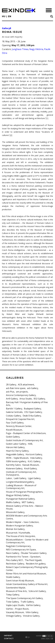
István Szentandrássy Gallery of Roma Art (26, 584)
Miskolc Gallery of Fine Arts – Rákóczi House (24, 507)
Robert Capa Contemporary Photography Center (27, 568)
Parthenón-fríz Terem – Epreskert (23, 556)
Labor (9, 478)
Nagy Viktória (36, 49)
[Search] (51, 16)
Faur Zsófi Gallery (14, 422)
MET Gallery (28, 502)
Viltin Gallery (32, 612)
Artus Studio (25, 398)
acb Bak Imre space (15, 388)
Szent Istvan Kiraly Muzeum (20, 580)
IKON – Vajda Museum (17, 457)
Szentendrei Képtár (15, 587)
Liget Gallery (34, 478)
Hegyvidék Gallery (15, 454)
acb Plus (10, 391)
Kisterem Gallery (14, 468)
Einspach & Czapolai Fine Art (20, 419)
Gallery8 (6, 28)
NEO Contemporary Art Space (21, 549)
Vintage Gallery (13, 615)
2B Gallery (11, 384)
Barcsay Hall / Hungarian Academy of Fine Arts (27, 404)
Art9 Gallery (12, 398)
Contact (9, 639)
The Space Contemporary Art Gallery (24, 598)
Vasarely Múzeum (15, 612)
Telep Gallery (12, 594)
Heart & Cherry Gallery (17, 450)
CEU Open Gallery (33, 412)
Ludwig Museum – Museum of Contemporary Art (21, 487)
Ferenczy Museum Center (19, 426)
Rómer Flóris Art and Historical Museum (26, 573)
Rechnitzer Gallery (15, 563)
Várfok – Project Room (17, 608)
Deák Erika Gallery (32, 415)
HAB (30, 443)
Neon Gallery (12, 553)
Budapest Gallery (32, 408)
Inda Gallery (36, 457)
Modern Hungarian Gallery (19, 525)
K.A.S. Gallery (34, 461)
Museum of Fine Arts (16, 591)
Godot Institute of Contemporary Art (24, 440)
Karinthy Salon (13, 464)
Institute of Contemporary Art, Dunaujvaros (21, 473)
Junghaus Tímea (20, 49)
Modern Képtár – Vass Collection (22, 522)
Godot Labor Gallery (16, 443)
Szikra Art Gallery (37, 591)
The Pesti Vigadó (33, 560)
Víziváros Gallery (31, 615)
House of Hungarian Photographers (24, 491)
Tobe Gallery (12, 601)
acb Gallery (32, 388)
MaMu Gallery (13, 502)
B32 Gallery (39, 398)
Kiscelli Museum (14, 429)
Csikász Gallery (13, 415)
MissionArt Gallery (15, 512)
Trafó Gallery (27, 601)
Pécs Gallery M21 (14, 560)
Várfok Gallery (33, 605)
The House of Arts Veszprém (20, 536)
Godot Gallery (13, 436)
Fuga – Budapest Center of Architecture (26, 433)
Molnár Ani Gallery (15, 529)
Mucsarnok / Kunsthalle (18, 532)
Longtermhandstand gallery (20, 481)
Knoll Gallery (30, 468)
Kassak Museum (30, 464)
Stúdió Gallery (13, 577)
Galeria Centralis (14, 412)
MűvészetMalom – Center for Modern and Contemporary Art (27, 541)
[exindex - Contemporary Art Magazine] (18, 10)
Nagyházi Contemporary (18, 546)
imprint (8, 636)
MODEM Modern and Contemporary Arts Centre (26, 517)
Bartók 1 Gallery (14, 408)
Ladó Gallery (20, 478)
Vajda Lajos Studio (15, 605)
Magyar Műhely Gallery (17, 495)
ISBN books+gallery (16, 461)
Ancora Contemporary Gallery (21, 395)
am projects (22, 391)
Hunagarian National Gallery (20, 498)
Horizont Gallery (34, 454)
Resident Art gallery (36, 563)
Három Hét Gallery (15, 447)
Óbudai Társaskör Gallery (33, 553)
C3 (52, 639)
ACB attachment (26, 384)
